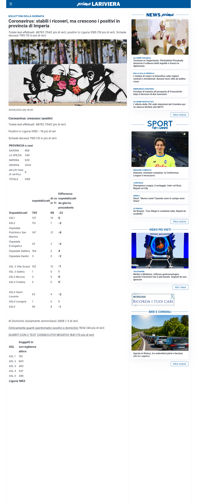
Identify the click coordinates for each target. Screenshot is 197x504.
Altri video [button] (180, 287)
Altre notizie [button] (179, 114)
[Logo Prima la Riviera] (98, 4)
